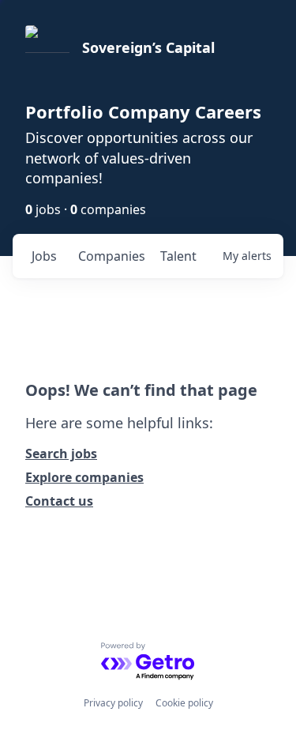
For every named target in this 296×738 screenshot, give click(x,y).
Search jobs (61, 453)
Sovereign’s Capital (148, 47)
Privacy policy (113, 703)
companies (111, 256)
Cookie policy (184, 703)
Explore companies (84, 477)
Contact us (59, 501)
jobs (44, 256)
